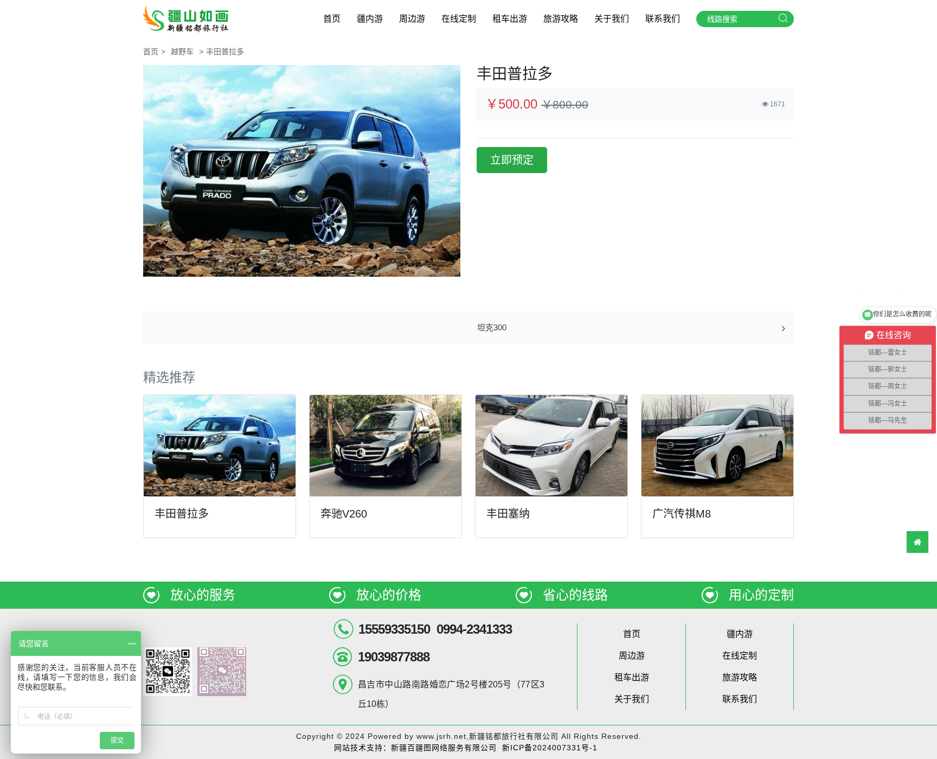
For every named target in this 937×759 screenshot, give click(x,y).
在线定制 (458, 18)
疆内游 (370, 18)
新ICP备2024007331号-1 (550, 747)
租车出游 (509, 18)
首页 (332, 18)
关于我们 (611, 18)
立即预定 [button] (512, 160)
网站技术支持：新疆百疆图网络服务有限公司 (415, 747)
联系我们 (662, 18)
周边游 (412, 18)
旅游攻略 (560, 18)
